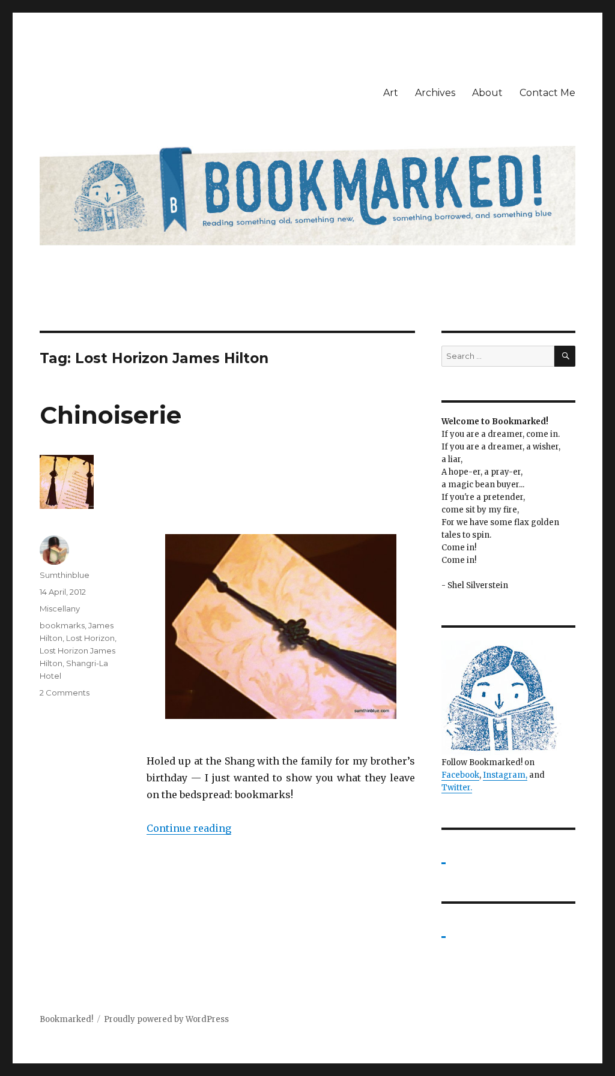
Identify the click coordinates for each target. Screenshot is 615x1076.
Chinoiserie (110, 415)
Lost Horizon (90, 638)
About (487, 92)
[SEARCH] (564, 356)
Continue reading (189, 828)
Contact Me (547, 92)
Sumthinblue (64, 575)
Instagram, (505, 775)
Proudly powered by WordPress (166, 1019)
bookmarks (62, 625)
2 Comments (64, 692)
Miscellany (60, 608)
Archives (435, 92)
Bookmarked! (66, 1019)
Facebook (460, 775)
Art (390, 92)
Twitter (455, 788)
